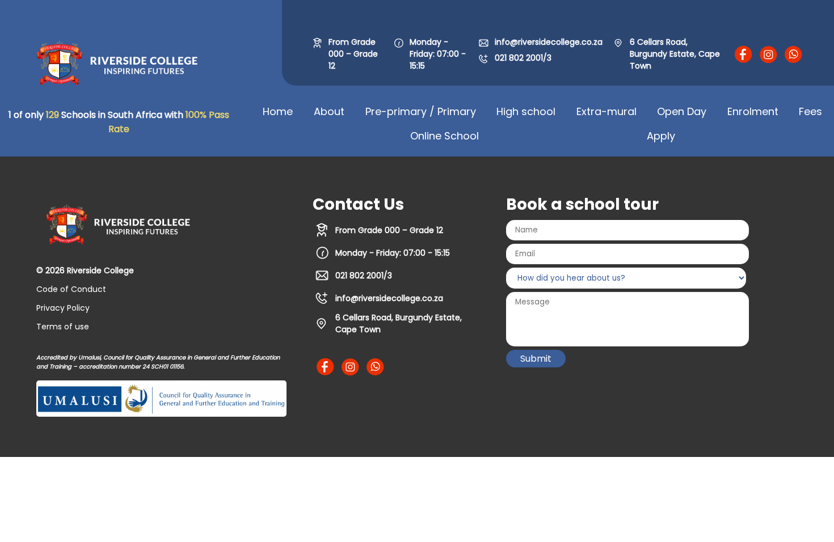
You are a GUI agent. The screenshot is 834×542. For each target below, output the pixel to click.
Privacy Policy (63, 308)
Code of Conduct (71, 289)
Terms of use (62, 326)
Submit (535, 358)
